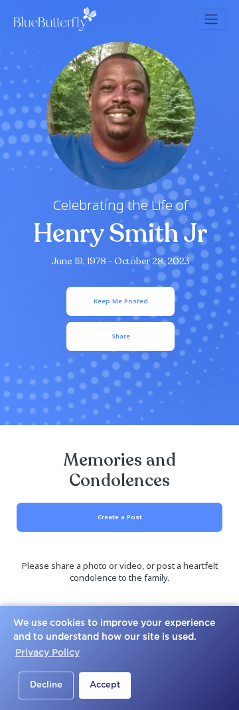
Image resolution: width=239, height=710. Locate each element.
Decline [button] (46, 685)
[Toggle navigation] (211, 19)
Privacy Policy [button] (47, 653)
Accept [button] (105, 685)
